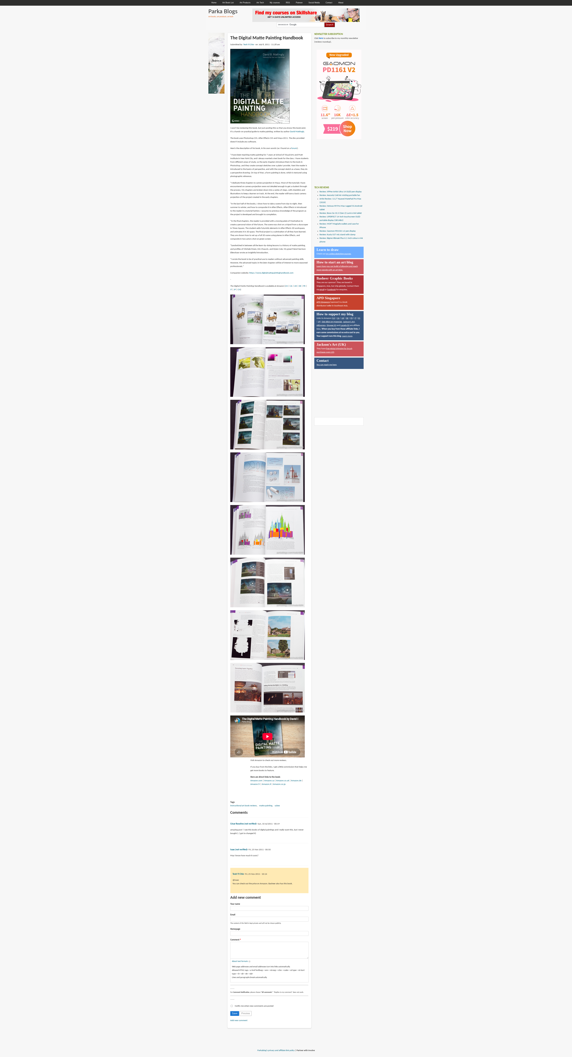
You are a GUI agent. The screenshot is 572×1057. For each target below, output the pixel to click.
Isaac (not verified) (238, 850)
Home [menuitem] (213, 2)
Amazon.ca (269, 781)
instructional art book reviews (243, 806)
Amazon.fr (255, 784)
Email (232, 915)
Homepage (235, 929)
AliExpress (321, 325)
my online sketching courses (338, 254)
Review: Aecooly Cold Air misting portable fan (340, 195)
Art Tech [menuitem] (260, 2)
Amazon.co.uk (282, 781)
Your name (235, 904)
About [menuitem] (340, 2)
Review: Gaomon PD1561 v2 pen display (338, 231)
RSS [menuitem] (288, 2)
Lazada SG (345, 325)
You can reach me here (326, 365)
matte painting (265, 806)
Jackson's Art (349, 322)
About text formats (240, 961)
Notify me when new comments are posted (254, 1006)
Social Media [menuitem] (314, 2)
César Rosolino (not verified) (243, 824)
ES (359, 318)
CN (239, 290)
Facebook (331, 290)
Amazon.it (266, 784)
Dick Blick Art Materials (332, 322)
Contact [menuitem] (329, 2)
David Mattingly (297, 132)
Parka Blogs (222, 11)
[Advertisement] (336, 160)
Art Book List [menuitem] (228, 2)
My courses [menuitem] (275, 2)
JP (235, 290)
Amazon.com (256, 781)
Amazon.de (296, 781)
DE (300, 286)
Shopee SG (331, 325)
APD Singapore (323, 302)
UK (295, 286)
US (286, 286)
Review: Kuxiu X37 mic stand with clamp (337, 235)
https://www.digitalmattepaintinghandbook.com (271, 273)
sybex (277, 806)
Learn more (347, 336)
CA (291, 286)
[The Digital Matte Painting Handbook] (260, 86)
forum (294, 148)
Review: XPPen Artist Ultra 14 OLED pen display (341, 192)
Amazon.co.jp (279, 784)
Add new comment (238, 1020)
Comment (234, 940)
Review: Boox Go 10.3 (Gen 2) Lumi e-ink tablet (341, 213)
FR (304, 286)
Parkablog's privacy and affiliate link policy (276, 1050)
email (322, 290)
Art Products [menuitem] (245, 2)
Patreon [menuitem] (299, 2)
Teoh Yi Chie (248, 45)
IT (231, 290)
